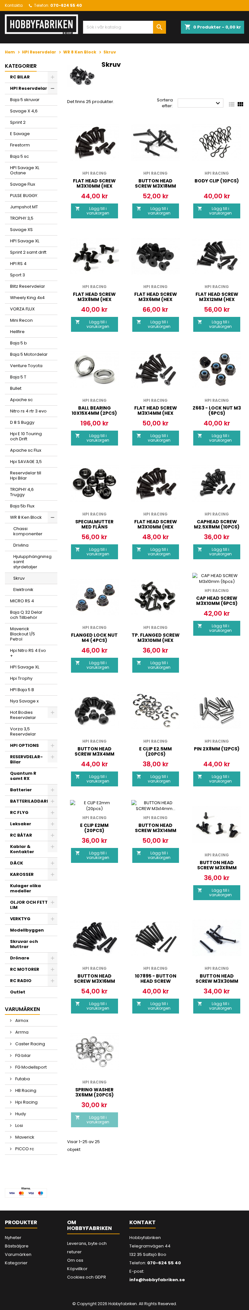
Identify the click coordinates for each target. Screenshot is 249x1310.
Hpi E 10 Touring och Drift (26, 436)
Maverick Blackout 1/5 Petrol (22, 634)
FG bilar (22, 1055)
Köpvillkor (77, 1269)
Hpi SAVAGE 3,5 (26, 461)
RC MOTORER (24, 969)
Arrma (21, 1032)
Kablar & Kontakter (22, 849)
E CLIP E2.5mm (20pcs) (155, 751)
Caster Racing (29, 1044)
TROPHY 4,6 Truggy (22, 492)
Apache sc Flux (25, 450)
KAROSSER (22, 874)
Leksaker (20, 824)
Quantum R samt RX (23, 776)
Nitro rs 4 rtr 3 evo (28, 411)
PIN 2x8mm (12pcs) (217, 749)
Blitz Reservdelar (27, 286)
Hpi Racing (26, 1102)
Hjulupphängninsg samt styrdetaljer (32, 561)
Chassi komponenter (27, 531)
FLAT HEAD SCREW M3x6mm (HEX (155, 297)
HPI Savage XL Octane (24, 170)
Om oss (75, 1260)
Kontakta (14, 5)
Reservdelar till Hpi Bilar (25, 475)
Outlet (17, 992)
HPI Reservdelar (28, 88)
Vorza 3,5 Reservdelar (23, 731)
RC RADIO (20, 981)
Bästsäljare (17, 1246)
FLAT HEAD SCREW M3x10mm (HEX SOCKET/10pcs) (94, 186)
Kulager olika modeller (25, 888)
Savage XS (21, 229)
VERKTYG (20, 919)
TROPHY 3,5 (21, 218)
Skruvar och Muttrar (24, 944)
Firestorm (20, 145)
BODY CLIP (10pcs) (217, 181)
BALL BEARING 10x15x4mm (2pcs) (94, 410)
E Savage (20, 134)
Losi (18, 1125)
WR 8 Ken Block (26, 517)
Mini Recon (21, 320)
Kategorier (21, 66)
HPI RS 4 (18, 264)
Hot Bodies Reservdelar (23, 715)
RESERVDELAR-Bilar (26, 759)
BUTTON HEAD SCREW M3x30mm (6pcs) (217, 981)
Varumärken (18, 1254)
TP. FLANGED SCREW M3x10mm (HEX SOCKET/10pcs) (156, 640)
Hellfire (17, 332)
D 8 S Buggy (22, 422)
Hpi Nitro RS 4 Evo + (28, 653)
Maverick (24, 1137)
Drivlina (21, 545)
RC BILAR (20, 77)
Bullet (15, 388)
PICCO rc (24, 1149)
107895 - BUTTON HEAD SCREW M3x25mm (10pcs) (155, 981)
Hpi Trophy (21, 678)
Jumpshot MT (24, 207)
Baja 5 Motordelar (29, 354)
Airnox (21, 1020)
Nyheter (13, 1238)
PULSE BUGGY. (24, 195)
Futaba (22, 1079)
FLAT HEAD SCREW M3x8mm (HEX (94, 297)
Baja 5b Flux (22, 506)
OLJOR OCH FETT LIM (29, 904)
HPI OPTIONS (24, 745)
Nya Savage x (24, 701)
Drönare (19, 958)
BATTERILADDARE (29, 801)
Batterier (21, 790)
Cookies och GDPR (86, 1277)
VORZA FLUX (22, 309)
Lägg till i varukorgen (92, 211)
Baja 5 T (18, 377)
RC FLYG (19, 812)
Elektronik (23, 589)
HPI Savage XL (24, 241)
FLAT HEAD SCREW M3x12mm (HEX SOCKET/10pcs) (217, 299)
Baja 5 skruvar (25, 100)
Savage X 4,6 (24, 111)
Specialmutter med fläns (94, 524)
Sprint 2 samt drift (28, 252)
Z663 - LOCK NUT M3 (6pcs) (217, 410)
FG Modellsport (30, 1067)
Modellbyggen (27, 930)
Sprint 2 (18, 122)
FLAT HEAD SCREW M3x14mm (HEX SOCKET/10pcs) (155, 413)
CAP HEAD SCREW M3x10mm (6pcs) (217, 601)
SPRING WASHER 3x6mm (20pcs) (94, 1092)
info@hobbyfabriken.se (157, 1280)
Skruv (19, 578)
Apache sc (21, 400)
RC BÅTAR (21, 835)
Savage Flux (22, 184)
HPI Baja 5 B (22, 690)
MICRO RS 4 (22, 601)
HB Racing (25, 1090)
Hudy (20, 1114)
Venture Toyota (26, 366)
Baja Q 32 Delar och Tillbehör (26, 614)
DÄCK (16, 863)
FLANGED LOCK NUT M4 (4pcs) (94, 637)
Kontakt (142, 1222)
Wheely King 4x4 (27, 298)
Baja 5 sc (19, 156)
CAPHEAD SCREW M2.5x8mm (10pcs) (217, 524)
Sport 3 (17, 275)
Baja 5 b (18, 343)
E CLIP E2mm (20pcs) (94, 828)
